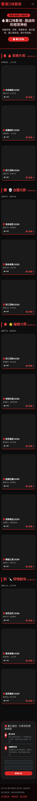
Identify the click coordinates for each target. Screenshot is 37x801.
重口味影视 (13, 4)
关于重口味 (5, 796)
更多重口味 (31, 56)
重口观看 (29, 97)
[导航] (33, 4)
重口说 (19, 773)
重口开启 (20, 39)
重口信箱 (23, 796)
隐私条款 (15, 796)
